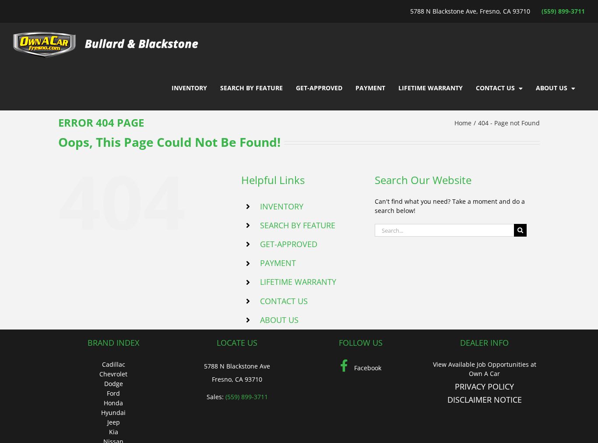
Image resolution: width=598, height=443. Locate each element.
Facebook (366, 368)
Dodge (113, 383)
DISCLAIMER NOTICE (484, 399)
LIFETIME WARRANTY (298, 281)
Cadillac (113, 364)
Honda (113, 403)
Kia (113, 432)
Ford (113, 393)
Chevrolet (113, 374)
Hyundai (113, 412)
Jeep (113, 422)
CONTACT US (284, 301)
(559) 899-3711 (563, 11)
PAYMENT (278, 263)
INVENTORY (281, 206)
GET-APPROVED (288, 244)
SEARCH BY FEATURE (297, 225)
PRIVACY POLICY (484, 386)
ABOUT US (279, 320)
